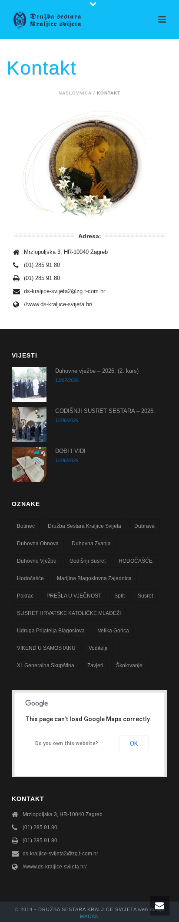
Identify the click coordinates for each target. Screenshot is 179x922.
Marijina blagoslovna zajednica (94, 578)
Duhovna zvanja (91, 543)
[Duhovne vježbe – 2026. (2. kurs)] (29, 384)
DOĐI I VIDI (70, 451)
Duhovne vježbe (36, 561)
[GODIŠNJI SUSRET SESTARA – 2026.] (29, 424)
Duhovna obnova (38, 543)
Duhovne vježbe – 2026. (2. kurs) (97, 371)
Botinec (26, 526)
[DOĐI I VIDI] (29, 464)
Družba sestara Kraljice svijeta (84, 526)
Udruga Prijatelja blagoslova (51, 631)
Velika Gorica (113, 631)
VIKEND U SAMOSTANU (46, 648)
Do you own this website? (66, 743)
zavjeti (95, 665)
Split (119, 596)
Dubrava (144, 526)
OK (134, 743)
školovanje (129, 665)
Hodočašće (30, 578)
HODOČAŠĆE (135, 561)
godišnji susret (88, 561)
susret (145, 596)
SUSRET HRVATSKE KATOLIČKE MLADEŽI (69, 613)
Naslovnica (75, 93)
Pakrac (25, 596)
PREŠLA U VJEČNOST (73, 596)
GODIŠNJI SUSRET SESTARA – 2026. (105, 411)
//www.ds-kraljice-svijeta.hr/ (58, 304)
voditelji (98, 648)
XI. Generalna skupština (45, 665)
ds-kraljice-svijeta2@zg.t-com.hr (64, 291)
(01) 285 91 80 (42, 265)
